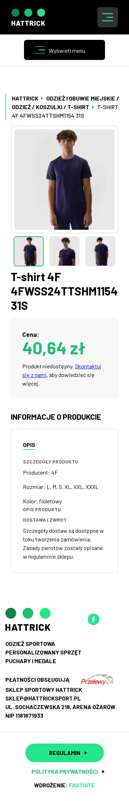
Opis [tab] (29, 444)
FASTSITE (82, 785)
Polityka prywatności (65, 771)
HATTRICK (25, 98)
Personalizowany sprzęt (43, 652)
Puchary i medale (30, 660)
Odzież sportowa (30, 643)
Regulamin (64, 752)
